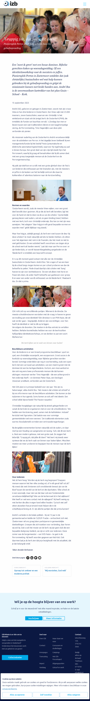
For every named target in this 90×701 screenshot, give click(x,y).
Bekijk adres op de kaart (78, 655)
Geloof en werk (58, 667)
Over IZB (42, 638)
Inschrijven (33, 618)
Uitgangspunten (58, 663)
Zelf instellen (46, 695)
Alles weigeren (73, 695)
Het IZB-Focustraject (57, 658)
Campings (56, 652)
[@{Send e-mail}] (39, 557)
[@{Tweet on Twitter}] (35, 557)
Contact (42, 645)
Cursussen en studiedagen (57, 647)
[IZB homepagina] (10, 5)
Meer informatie (54, 618)
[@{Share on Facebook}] (27, 557)
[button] (84, 4)
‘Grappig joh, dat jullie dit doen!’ (30, 43)
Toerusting (43, 656)
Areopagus (43, 652)
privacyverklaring (9, 689)
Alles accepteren (17, 695)
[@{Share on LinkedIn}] (31, 557)
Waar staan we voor (57, 640)
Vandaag (42, 667)
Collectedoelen (15, 657)
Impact (41, 663)
